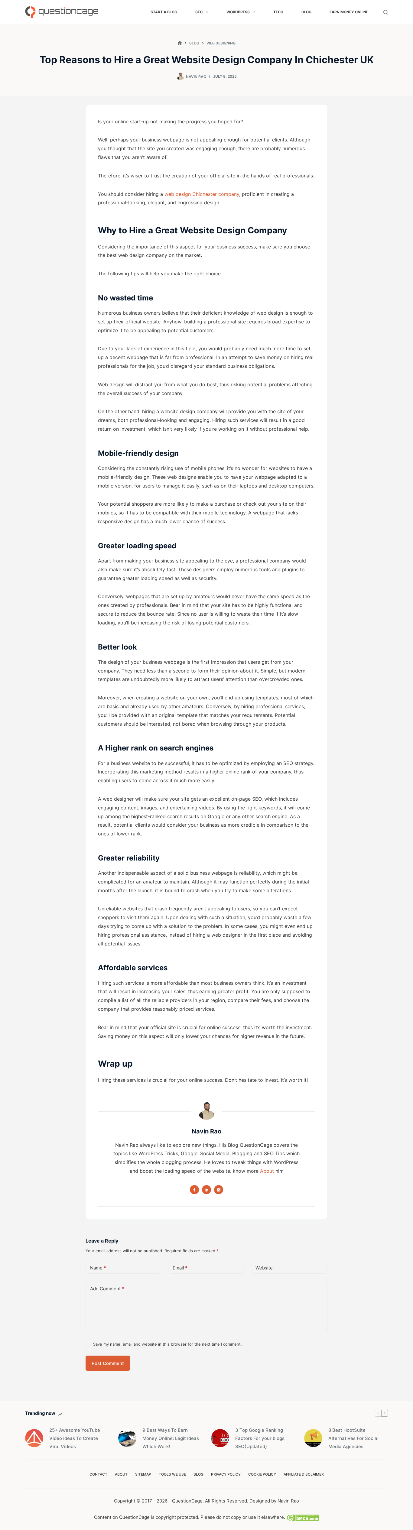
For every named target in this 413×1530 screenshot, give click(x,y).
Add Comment (107, 1289)
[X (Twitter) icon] (218, 1189)
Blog (306, 12)
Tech (278, 12)
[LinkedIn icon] (206, 1189)
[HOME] (179, 43)
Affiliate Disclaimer (304, 1474)
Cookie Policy (262, 1474)
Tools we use (172, 1474)
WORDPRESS (238, 12)
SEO (199, 12)
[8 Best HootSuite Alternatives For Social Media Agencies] (313, 1438)
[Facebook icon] (194, 1189)
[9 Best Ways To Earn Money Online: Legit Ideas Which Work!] (127, 1438)
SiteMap (143, 1474)
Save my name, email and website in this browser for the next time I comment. (167, 1344)
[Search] (385, 12)
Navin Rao (288, 1501)
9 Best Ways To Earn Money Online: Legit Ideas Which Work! (170, 1438)
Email (180, 1268)
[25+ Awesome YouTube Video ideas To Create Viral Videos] (34, 1438)
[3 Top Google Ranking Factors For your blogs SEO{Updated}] (220, 1438)
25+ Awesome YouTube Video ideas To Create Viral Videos (74, 1438)
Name (98, 1268)
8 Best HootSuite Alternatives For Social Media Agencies (353, 1438)
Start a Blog (164, 12)
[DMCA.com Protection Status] (302, 1517)
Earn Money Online (349, 12)
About (267, 1171)
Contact (98, 1474)
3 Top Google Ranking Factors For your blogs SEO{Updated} (260, 1438)
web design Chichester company (201, 194)
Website (264, 1268)
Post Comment (108, 1363)
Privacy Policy (226, 1474)
